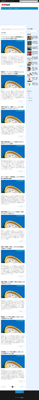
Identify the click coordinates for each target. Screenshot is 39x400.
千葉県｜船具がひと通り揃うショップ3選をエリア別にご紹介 (35, 84)
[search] (37, 1)
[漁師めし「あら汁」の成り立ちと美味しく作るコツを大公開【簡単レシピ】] (29, 69)
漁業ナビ (22, 397)
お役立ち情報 (16, 8)
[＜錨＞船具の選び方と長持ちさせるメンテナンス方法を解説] (29, 43)
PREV (3, 386)
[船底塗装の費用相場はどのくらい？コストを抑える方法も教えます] (29, 53)
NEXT (22, 386)
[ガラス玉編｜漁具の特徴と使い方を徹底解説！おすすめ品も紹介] (29, 38)
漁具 (6, 8)
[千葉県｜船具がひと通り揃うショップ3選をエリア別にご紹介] (29, 85)
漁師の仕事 (10, 8)
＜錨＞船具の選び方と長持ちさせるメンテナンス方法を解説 (35, 42)
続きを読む (21, 66)
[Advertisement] (19, 18)
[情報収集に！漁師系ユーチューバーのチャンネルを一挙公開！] (29, 79)
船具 (2, 8)
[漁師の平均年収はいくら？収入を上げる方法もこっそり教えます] (29, 64)
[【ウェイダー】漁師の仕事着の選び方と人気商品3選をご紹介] (29, 48)
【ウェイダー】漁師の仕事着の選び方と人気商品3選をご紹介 (35, 47)
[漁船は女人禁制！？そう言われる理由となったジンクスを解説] (29, 74)
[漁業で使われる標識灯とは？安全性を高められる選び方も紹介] (29, 59)
